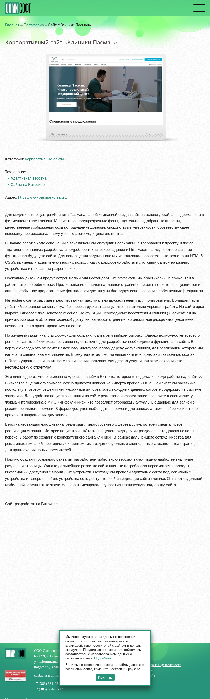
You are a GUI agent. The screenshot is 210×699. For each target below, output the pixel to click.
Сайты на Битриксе (27, 184)
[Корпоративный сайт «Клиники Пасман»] (106, 90)
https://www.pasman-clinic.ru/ (42, 197)
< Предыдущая (58, 133)
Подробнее (102, 658)
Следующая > (154, 133)
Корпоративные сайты (44, 159)
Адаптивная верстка (28, 178)
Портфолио (34, 25)
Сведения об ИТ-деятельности (158, 665)
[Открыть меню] (198, 8)
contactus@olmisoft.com (52, 675)
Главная (12, 25)
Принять (105, 677)
